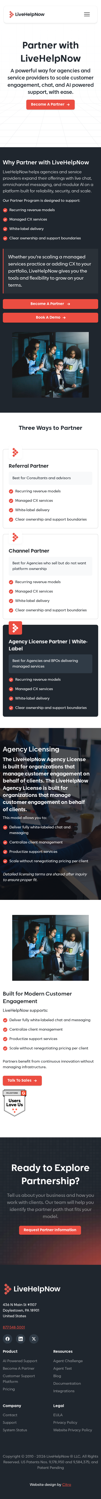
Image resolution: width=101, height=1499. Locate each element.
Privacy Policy (65, 1422)
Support (10, 1422)
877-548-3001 (14, 1327)
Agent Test (62, 1368)
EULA (58, 1415)
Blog (57, 1376)
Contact (10, 1415)
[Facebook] (7, 1339)
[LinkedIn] (20, 1339)
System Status (15, 1430)
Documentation (67, 1383)
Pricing (9, 1389)
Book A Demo (47, 317)
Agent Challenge (68, 1361)
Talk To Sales (19, 1080)
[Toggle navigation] (87, 14)
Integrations (63, 1391)
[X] (34, 1339)
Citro (66, 1484)
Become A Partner (47, 104)
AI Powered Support (20, 1361)
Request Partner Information (50, 1230)
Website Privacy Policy (72, 1430)
